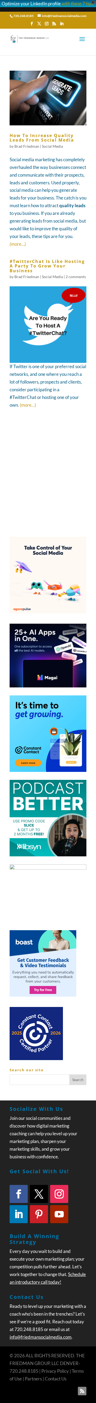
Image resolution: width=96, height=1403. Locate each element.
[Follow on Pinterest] (39, 1214)
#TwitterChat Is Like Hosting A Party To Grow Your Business (47, 266)
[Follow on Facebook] (19, 1194)
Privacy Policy (55, 1371)
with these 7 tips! (78, 3)
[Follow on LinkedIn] (19, 1214)
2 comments (76, 276)
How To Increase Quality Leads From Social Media (42, 138)
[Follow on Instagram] (59, 1194)
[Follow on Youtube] (59, 1214)
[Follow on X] (39, 1194)
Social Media (52, 146)
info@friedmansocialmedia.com (40, 1337)
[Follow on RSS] (82, 1391)
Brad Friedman (26, 146)
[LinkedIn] (61, 25)
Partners (33, 1378)
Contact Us (55, 1378)
